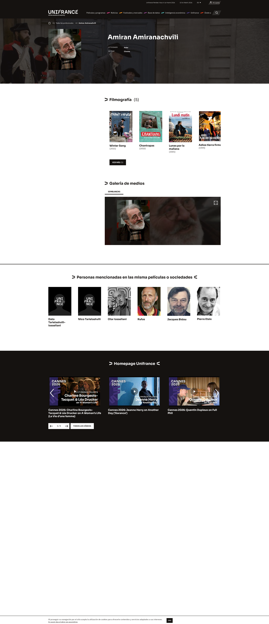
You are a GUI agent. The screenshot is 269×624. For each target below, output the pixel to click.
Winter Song (117, 145)
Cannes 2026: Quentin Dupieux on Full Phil (132, 411)
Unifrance (195, 13)
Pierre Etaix (204, 319)
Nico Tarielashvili (89, 319)
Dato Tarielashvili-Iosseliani (56, 322)
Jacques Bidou (176, 319)
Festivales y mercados (132, 13)
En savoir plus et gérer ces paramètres (63, 622)
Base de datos (154, 13)
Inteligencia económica (175, 13)
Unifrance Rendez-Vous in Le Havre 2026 (160, 3)
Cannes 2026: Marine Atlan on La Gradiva (194, 410)
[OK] (169, 620)
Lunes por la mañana (176, 147)
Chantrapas (146, 145)
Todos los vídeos (82, 426)
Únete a (207, 13)
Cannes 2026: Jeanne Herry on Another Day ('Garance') (73, 411)
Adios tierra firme (210, 145)
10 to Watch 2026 (186, 3)
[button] (216, 203)
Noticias (114, 13)
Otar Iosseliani (117, 319)
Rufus (141, 319)
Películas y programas (95, 13)
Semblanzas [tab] (114, 191)
